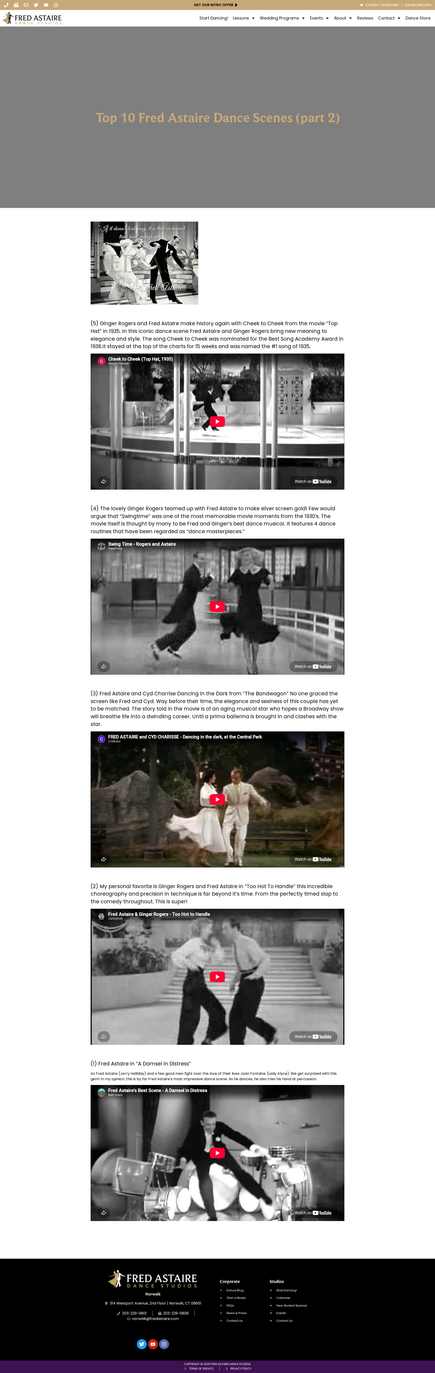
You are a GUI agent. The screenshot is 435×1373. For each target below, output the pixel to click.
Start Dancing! (213, 18)
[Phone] (6, 5)
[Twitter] (36, 5)
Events (316, 18)
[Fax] (16, 5)
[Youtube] (46, 5)
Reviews (365, 18)
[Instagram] (56, 5)
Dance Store (418, 18)
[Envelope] (26, 5)
